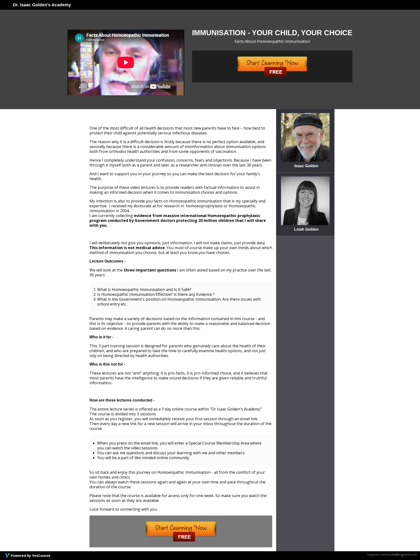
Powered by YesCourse (30, 555)
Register (272, 66)
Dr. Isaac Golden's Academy (41, 4)
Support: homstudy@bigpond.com (392, 554)
